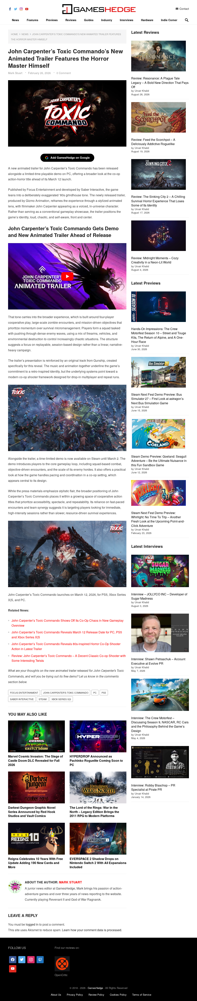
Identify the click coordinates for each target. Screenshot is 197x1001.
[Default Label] (40, 959)
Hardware (147, 20)
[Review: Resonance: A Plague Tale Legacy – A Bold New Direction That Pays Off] (158, 56)
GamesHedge (95, 987)
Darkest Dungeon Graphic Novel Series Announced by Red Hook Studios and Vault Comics (31, 811)
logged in (32, 924)
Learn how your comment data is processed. (92, 930)
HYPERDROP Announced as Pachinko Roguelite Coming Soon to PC (96, 760)
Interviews (126, 20)
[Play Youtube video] (67, 276)
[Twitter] (22, 959)
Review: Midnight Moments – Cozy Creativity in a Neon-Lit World (155, 260)
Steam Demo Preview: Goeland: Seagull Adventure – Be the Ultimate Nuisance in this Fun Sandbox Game (159, 460)
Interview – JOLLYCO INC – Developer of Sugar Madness (159, 596)
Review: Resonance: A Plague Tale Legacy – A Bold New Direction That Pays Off (160, 82)
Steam (43, 699)
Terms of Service (141, 994)
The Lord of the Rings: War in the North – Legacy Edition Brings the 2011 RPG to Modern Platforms (94, 811)
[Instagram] (31, 959)
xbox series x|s (61, 699)
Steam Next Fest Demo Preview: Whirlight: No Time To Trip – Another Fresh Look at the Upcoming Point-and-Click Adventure (157, 519)
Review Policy (96, 994)
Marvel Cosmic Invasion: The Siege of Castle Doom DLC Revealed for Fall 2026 (35, 760)
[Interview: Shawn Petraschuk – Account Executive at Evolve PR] (160, 633)
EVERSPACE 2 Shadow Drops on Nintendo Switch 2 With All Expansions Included (98, 863)
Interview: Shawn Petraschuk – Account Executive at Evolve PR (158, 661)
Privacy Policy (75, 994)
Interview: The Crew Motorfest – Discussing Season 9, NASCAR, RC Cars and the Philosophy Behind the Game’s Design (160, 724)
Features (32, 20)
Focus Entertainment (24, 692)
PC (95, 692)
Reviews (70, 20)
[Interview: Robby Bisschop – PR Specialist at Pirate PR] (160, 762)
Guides (88, 20)
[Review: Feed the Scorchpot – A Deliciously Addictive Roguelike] (158, 118)
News (15, 20)
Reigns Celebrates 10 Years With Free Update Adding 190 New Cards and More (35, 863)
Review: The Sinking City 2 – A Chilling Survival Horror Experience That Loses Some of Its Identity (158, 200)
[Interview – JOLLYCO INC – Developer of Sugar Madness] (160, 571)
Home (14, 34)
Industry (106, 20)
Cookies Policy (118, 994)
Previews (52, 20)
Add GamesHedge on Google (70, 157)
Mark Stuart (15, 73)
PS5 (104, 692)
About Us (56, 994)
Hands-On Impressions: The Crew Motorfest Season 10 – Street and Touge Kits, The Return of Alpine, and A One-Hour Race (158, 335)
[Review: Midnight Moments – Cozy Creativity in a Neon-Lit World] (158, 236)
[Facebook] (12, 959)
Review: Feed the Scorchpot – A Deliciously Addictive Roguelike (153, 141)
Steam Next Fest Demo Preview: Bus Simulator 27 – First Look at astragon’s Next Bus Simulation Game (157, 398)
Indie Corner (169, 20)
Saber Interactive (22, 699)
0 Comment (64, 73)
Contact (184, 9)
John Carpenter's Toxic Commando (65, 692)
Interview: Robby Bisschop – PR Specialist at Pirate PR (153, 787)
